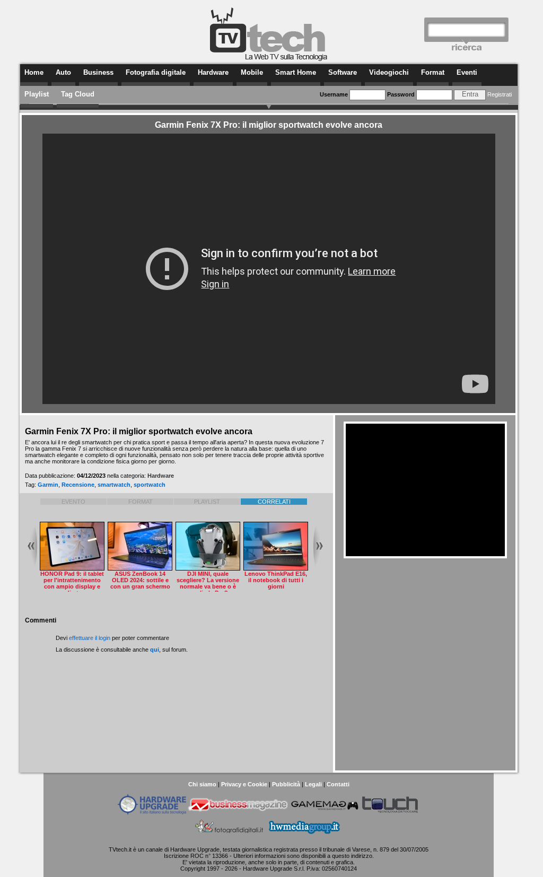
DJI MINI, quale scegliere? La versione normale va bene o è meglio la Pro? (208, 583)
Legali (313, 784)
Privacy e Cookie (244, 784)
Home (33, 72)
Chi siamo (202, 784)
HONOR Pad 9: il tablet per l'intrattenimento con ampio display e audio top (72, 583)
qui (154, 649)
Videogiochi (389, 72)
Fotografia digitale (156, 72)
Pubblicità (286, 784)
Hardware (213, 72)
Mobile (252, 72)
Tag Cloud (77, 94)
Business (98, 72)
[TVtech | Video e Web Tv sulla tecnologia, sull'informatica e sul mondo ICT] (268, 59)
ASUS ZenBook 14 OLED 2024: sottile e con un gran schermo (140, 580)
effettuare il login (89, 638)
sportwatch (149, 484)
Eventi (467, 72)
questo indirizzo (352, 856)
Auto (63, 72)
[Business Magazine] (238, 813)
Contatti (338, 784)
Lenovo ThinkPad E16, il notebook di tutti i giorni (275, 580)
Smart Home (295, 72)
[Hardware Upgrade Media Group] (304, 835)
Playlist (36, 94)
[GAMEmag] (324, 813)
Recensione (78, 484)
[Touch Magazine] (390, 813)
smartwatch (114, 484)
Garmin (48, 484)
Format (432, 72)
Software (342, 72)
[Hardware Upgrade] (151, 813)
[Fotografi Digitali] (229, 835)
